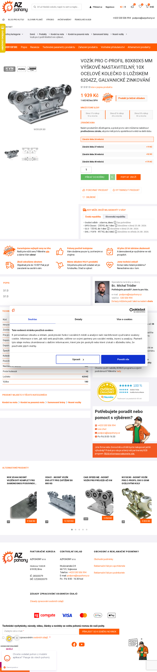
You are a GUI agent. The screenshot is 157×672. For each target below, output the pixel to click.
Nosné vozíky (118, 34)
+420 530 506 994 (122, 18)
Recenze (34, 47)
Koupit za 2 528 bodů (113, 177)
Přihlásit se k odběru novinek (99, 631)
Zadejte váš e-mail (13, 631)
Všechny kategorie (11, 34)
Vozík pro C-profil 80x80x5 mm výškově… (47, 37)
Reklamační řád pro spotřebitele (109, 566)
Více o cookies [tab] (124, 319)
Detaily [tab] (78, 319)
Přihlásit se (97, 7)
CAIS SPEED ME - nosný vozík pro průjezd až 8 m (98, 479)
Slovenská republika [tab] (115, 216)
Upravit (76, 359)
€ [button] (125, 7)
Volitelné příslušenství (113, 47)
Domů (32, 34)
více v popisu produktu (101, 87)
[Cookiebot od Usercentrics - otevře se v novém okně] (131, 310)
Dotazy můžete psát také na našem (132, 301)
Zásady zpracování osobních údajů (46, 601)
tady (119, 371)
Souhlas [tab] (32, 319)
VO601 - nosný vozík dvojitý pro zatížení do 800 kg (59, 480)
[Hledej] (35, 7)
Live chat (102, 429)
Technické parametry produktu (58, 47)
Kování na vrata (57, 34)
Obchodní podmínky (103, 559)
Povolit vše (123, 359)
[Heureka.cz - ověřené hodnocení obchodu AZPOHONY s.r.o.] (123, 391)
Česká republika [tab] (93, 216)
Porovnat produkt (97, 190)
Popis (24, 47)
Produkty (43, 34)
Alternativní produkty (139, 47)
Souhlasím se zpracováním (27, 637)
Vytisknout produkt (127, 190)
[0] (132, 7)
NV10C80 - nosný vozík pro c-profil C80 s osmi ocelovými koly (135, 480)
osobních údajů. (40, 637)
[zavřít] (141, 639)
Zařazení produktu (88, 47)
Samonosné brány (100, 34)
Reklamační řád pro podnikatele (109, 572)
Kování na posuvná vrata (78, 34)
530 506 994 (126, 297)
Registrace (110, 7)
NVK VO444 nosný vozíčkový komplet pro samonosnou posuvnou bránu (21, 480)
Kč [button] (121, 7)
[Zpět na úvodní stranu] (14, 7)
